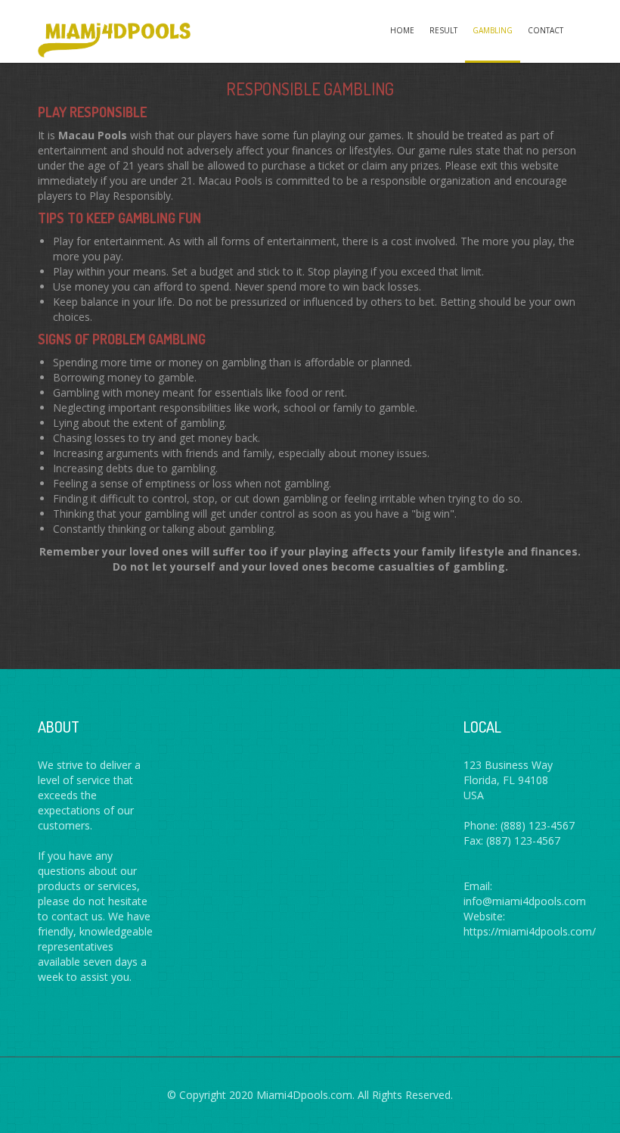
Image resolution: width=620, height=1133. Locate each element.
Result (443, 30)
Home (402, 30)
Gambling (493, 30)
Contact (545, 30)
